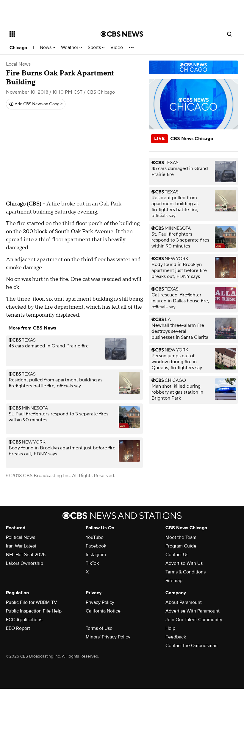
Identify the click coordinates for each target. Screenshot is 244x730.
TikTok (92, 563)
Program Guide (180, 546)
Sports (95, 47)
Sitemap (173, 580)
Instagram (96, 554)
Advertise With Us (184, 563)
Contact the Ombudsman (191, 645)
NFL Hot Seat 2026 (26, 554)
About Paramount (183, 602)
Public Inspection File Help (34, 611)
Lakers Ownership (24, 563)
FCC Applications (24, 619)
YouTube (95, 537)
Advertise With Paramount (192, 611)
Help (170, 628)
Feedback (175, 637)
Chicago (18, 48)
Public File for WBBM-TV (31, 602)
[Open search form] (229, 34)
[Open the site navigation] (47, 34)
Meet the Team (180, 537)
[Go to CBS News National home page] (122, 34)
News (46, 47)
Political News (20, 537)
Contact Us (176, 554)
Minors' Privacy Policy (108, 637)
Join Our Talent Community (193, 619)
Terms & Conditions (185, 572)
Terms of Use (99, 628)
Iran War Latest (21, 546)
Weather (70, 47)
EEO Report (18, 628)
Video (116, 47)
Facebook (96, 546)
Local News (18, 64)
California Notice (103, 611)
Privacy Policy (100, 602)
